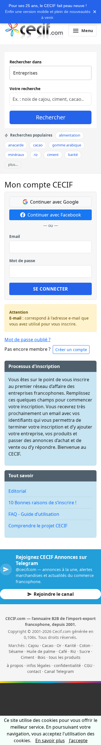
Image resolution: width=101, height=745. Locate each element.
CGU (88, 665)
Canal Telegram (59, 671)
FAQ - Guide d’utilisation (33, 514)
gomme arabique (66, 145)
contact (34, 671)
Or (59, 645)
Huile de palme (41, 651)
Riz (73, 651)
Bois (41, 657)
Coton (84, 645)
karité (73, 154)
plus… (13, 164)
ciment (53, 154)
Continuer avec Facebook (54, 215)
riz (36, 154)
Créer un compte (71, 349)
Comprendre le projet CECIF (37, 526)
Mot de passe (22, 260)
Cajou (33, 645)
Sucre (84, 651)
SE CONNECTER (50, 289)
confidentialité (67, 665)
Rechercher (50, 117)
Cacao (47, 645)
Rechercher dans (26, 61)
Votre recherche (25, 88)
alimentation (69, 135)
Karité (70, 645)
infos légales (38, 665)
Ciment (27, 657)
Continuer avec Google (54, 202)
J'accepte (78, 740)
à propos (15, 665)
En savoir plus (50, 740)
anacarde (16, 145)
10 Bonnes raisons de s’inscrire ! (42, 502)
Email (14, 236)
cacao (38, 145)
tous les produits (65, 657)
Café (63, 651)
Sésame (16, 651)
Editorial (17, 491)
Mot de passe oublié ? (27, 339)
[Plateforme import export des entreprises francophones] (34, 31)
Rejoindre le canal (54, 594)
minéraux (16, 154)
